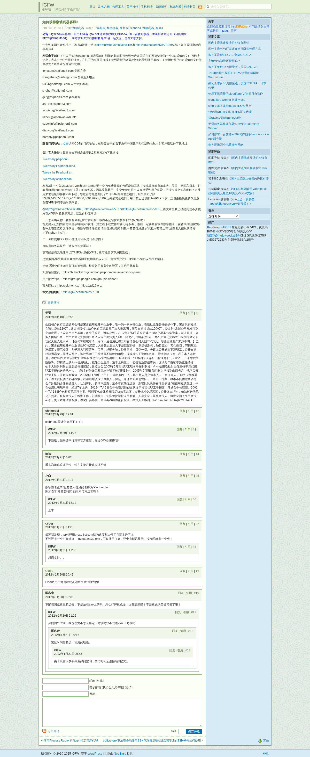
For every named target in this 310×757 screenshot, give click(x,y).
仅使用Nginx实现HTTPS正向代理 (230, 112)
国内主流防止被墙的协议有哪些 (228, 42)
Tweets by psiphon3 (55, 159)
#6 (194, 499)
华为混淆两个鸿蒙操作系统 (225, 144)
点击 (66, 143)
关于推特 (132, 6)
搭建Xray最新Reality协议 (224, 118)
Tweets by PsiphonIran (57, 172)
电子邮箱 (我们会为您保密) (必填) (110, 687)
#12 (190, 631)
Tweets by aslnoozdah (57, 179)
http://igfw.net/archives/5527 (103, 209)
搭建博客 (161, 6)
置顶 (266, 741)
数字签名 (112, 28)
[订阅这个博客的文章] (200, 7)
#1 (197, 313)
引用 (191, 313)
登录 (266, 753)
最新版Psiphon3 (130, 28)
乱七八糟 (104, 6)
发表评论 (53, 302)
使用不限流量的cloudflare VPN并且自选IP (235, 93)
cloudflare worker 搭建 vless (226, 99)
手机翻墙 (147, 6)
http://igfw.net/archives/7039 (154, 45)
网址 (92, 694)
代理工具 (118, 6)
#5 (197, 475)
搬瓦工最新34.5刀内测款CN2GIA (229, 55)
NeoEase (120, 753)
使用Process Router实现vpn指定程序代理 (71, 740)
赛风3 (159, 28)
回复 (183, 313)
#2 (197, 411)
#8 (194, 546)
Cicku (49, 571)
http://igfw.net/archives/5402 (63, 209)
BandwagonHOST (219, 227)
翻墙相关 (189, 6)
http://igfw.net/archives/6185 (114, 45)
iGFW (48, 4)
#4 (197, 454)
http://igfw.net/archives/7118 (81, 292)
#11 (193, 612)
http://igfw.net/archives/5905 (142, 209)
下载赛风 (99, 28)
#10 (196, 593)
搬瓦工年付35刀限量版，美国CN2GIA (232, 67)
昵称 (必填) (96, 681)
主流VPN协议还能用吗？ (224, 61)
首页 (92, 6)
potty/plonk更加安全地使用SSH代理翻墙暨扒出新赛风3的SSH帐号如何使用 (152, 740)
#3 (194, 429)
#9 (197, 571)
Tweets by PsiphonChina (58, 166)
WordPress (95, 753)
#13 (187, 650)
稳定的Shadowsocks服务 (223, 235)
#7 (197, 524)
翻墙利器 (175, 6)
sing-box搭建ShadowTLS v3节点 (229, 106)
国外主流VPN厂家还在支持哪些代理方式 (234, 48)
